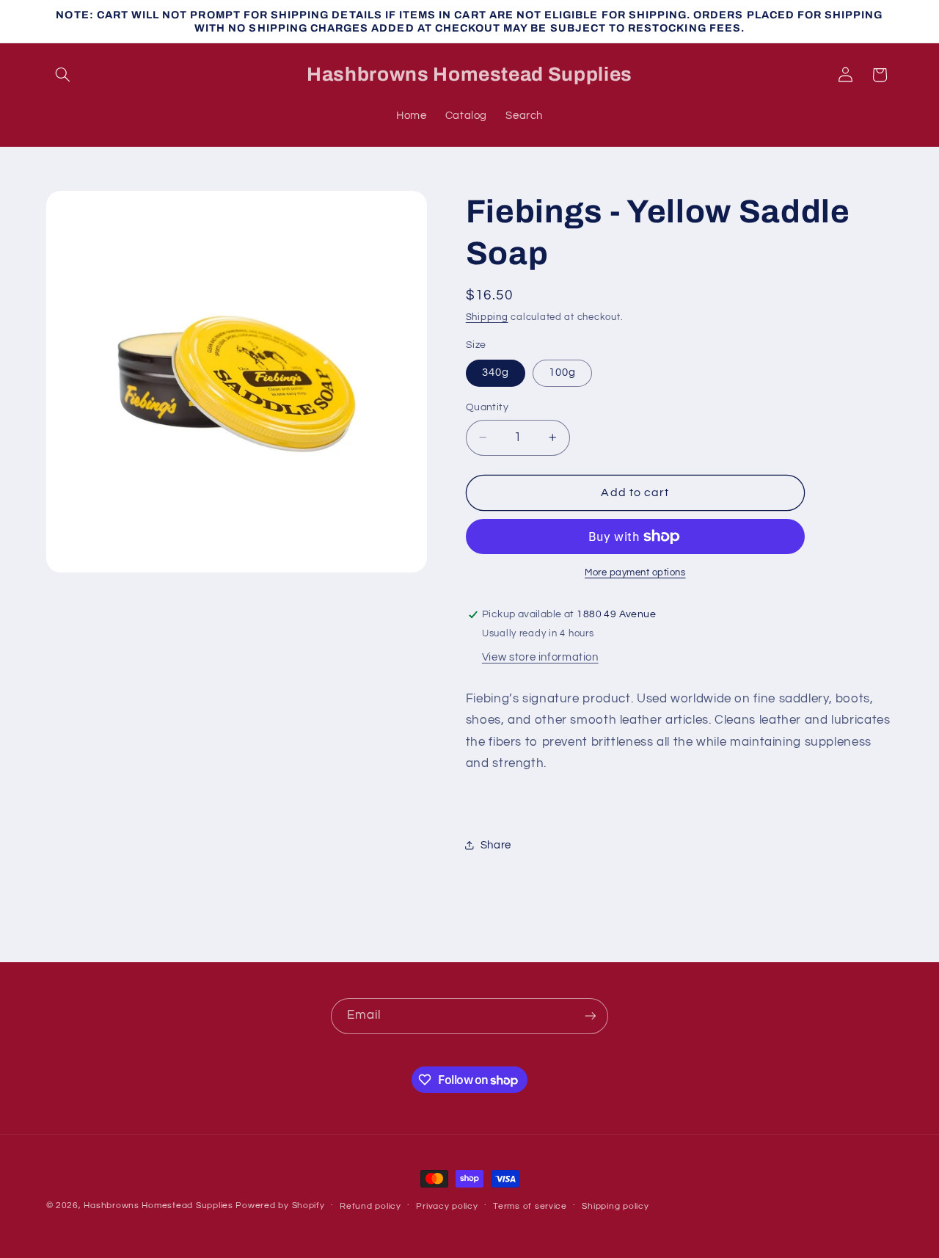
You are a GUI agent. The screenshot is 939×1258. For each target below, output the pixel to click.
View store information (540, 657)
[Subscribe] (590, 1016)
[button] (63, 75)
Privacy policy (447, 1206)
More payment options (635, 573)
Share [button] (496, 845)
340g (495, 372)
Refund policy (370, 1206)
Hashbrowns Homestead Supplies (158, 1205)
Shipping (487, 317)
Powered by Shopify (279, 1205)
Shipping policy (615, 1206)
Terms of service (530, 1206)
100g (562, 372)
